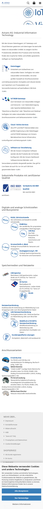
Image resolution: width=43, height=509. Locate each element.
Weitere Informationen (21, 504)
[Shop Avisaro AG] (5, 3)
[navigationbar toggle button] (40, 3)
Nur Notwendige (21, 498)
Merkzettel (9, 462)
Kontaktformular (11, 425)
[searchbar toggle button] (28, 3)
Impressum (9, 421)
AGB (6, 432)
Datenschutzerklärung (10, 486)
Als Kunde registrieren (13, 454)
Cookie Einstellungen (12, 444)
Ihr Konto (8, 458)
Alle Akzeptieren (21, 491)
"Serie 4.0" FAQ (10, 436)
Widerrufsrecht (10, 428)
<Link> (4, 91)
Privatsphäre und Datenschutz (16, 440)
